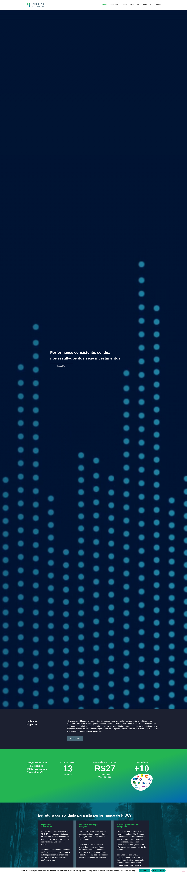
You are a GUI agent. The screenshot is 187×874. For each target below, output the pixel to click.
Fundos (124, 5)
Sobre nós (114, 5)
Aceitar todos (144, 871)
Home (104, 5)
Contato (158, 5)
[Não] (183, 871)
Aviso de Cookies (158, 871)
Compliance (146, 5)
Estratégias (134, 5)
